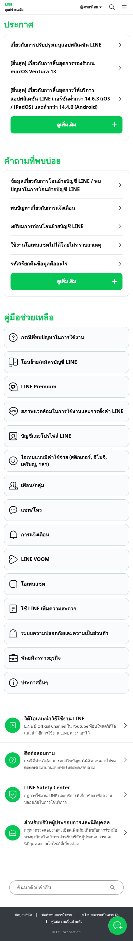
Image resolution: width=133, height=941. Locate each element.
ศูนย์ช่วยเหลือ (14, 9)
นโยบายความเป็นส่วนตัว (100, 915)
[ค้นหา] (112, 7)
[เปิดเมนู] (124, 7)
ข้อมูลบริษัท (23, 915)
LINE (8, 4)
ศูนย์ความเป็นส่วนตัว (66, 921)
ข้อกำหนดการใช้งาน (56, 915)
